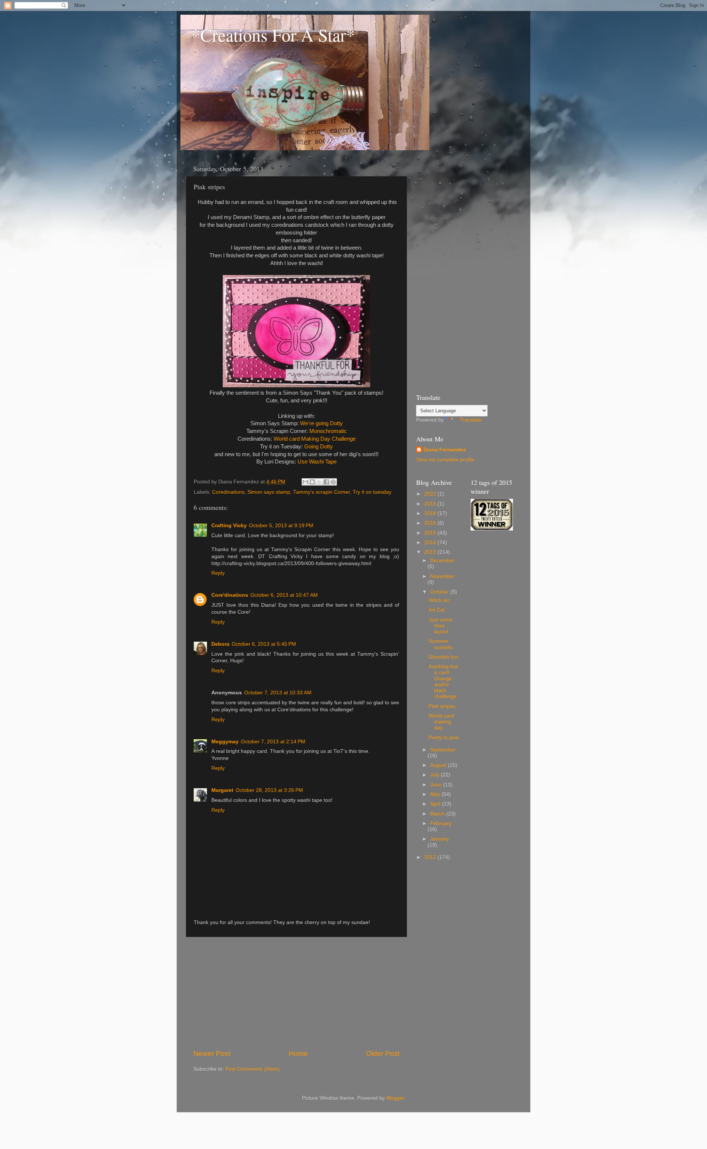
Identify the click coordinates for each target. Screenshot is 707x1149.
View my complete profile (445, 459)
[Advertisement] (296, 993)
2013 (430, 552)
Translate (471, 420)
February (440, 823)
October (440, 592)
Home (298, 1053)
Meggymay (225, 741)
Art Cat (437, 610)
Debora (220, 644)
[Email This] (305, 482)
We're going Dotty (321, 423)
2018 (430, 513)
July (435, 775)
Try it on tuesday (372, 492)
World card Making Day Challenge (315, 439)
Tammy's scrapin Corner (321, 492)
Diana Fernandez (444, 449)
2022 (430, 494)
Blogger (395, 1098)
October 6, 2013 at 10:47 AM (284, 595)
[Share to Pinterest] (333, 482)
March (438, 814)
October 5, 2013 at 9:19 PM (281, 525)
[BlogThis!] (312, 482)
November (442, 576)
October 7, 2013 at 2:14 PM (273, 741)
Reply (218, 573)
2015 (430, 533)
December (442, 560)
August (439, 765)
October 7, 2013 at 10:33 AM (278, 692)
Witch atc (439, 600)
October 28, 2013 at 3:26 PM (269, 790)
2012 (430, 857)
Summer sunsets (440, 644)
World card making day (441, 721)
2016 (430, 523)
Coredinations (228, 492)
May (436, 794)
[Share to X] (319, 482)
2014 (430, 542)
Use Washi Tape (317, 462)
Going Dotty (318, 447)
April (436, 804)
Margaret (222, 790)
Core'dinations (229, 595)
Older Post (383, 1053)
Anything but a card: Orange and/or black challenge (443, 681)
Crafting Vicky (229, 525)
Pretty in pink (444, 737)
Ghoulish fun (443, 657)
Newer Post (211, 1053)
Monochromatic (328, 431)
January (439, 839)
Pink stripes (442, 706)
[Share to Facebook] (326, 482)
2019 (430, 504)
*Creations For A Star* (273, 34)
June (436, 784)
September (443, 750)
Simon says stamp (268, 492)
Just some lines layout (441, 625)
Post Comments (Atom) (252, 1069)
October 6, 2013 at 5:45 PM (264, 644)
